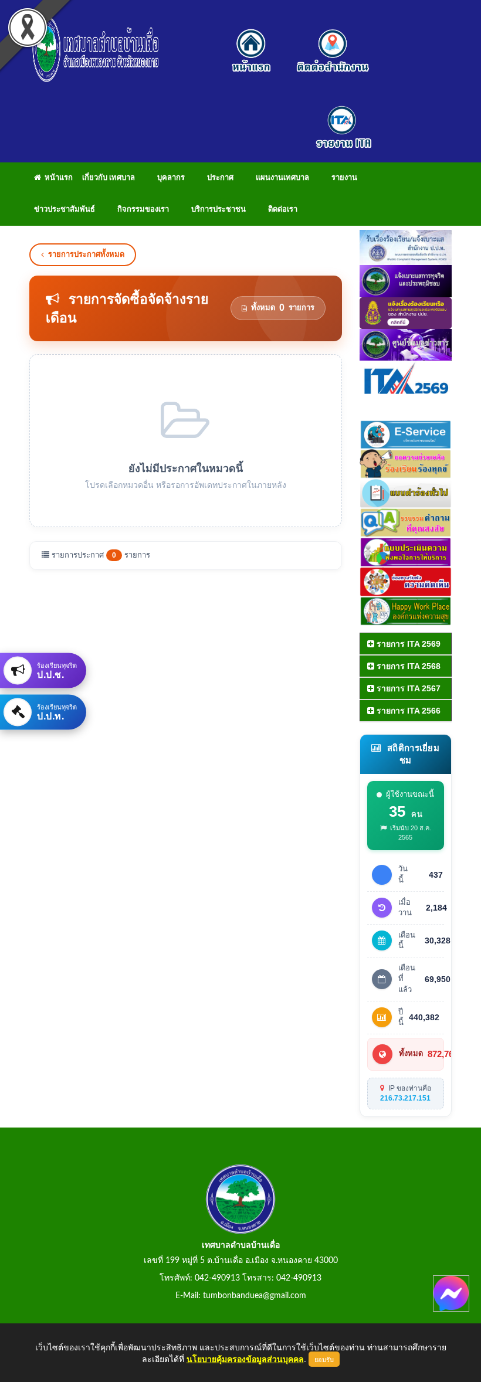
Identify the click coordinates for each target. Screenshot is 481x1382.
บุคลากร (171, 178)
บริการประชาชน (218, 209)
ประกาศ (220, 178)
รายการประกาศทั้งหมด (86, 254)
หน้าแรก (57, 178)
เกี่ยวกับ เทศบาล (108, 178)
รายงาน (344, 178)
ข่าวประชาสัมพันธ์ (64, 209)
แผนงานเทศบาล (282, 178)
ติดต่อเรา (282, 209)
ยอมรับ (324, 1359)
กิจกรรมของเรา (143, 209)
